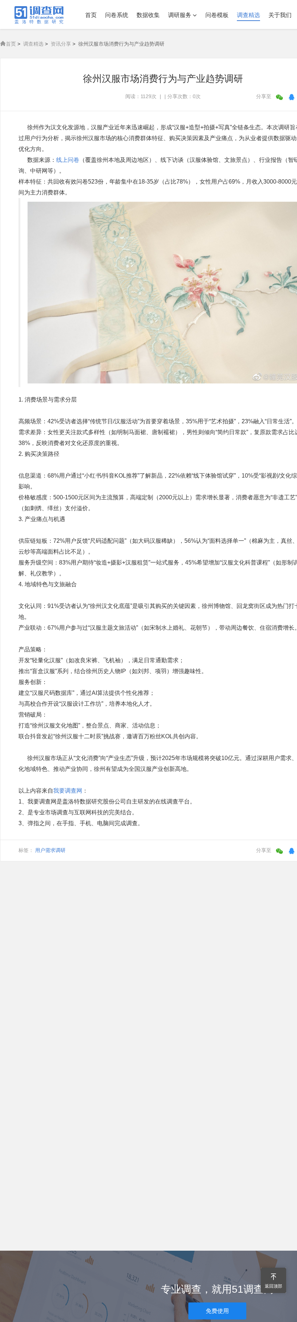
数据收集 (148, 15)
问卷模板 (217, 15)
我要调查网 (67, 791)
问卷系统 (116, 15)
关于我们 (280, 15)
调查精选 (248, 15)
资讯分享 (61, 44)
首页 (91, 15)
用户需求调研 (50, 850)
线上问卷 (67, 160)
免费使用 (217, 1311)
